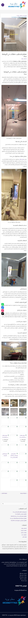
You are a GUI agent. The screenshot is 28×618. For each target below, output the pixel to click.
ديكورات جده (24, 534)
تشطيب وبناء (24, 58)
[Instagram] (2, 310)
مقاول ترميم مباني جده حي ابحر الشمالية (19, 516)
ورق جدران (24, 536)
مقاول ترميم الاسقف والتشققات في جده (18, 518)
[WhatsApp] (2, 304)
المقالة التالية (4, 493)
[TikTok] (2, 313)
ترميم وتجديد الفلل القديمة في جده (20, 511)
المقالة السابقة (23, 493)
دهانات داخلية (24, 532)
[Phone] (2, 307)
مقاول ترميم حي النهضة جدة (21, 514)
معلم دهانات (21, 159)
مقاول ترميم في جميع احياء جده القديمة (19, 520)
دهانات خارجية (24, 530)
